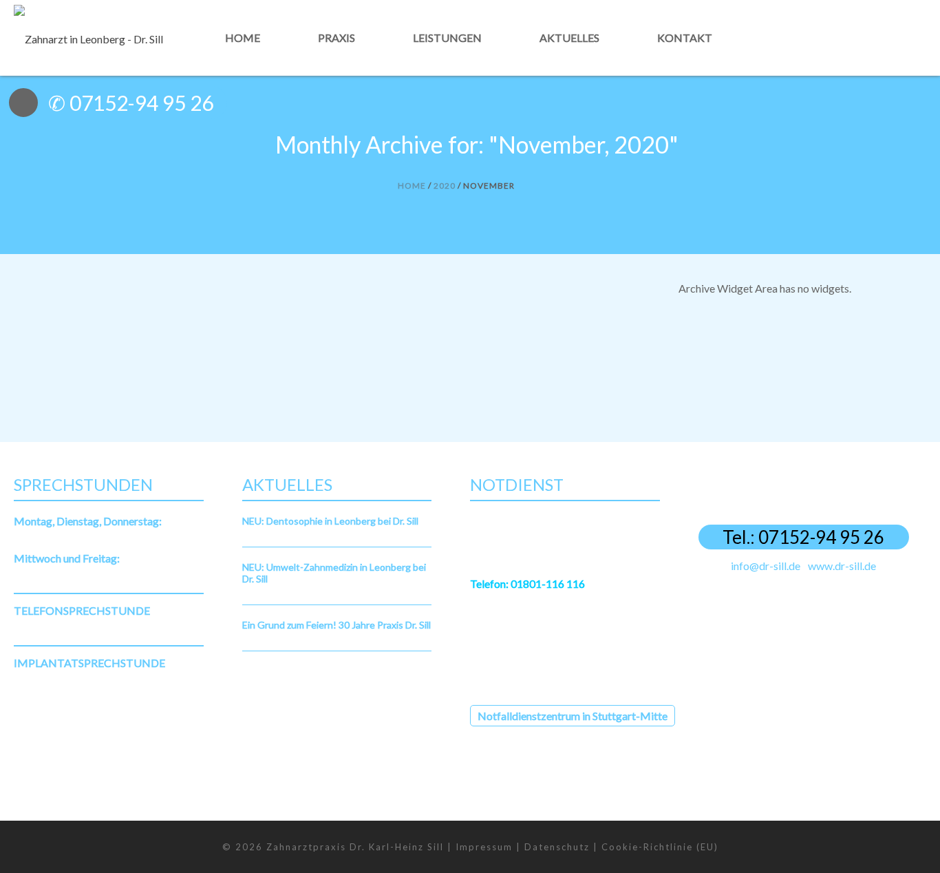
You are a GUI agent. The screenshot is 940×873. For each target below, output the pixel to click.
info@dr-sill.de (765, 565)
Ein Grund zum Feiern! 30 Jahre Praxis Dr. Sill (336, 625)
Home (242, 37)
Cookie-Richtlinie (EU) (659, 846)
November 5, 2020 (53, 338)
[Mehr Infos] (853, 74)
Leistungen (447, 37)
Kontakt (684, 37)
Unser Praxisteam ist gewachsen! (120, 320)
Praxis (336, 37)
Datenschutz (557, 846)
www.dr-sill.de (842, 565)
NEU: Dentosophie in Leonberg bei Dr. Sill (330, 521)
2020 (445, 185)
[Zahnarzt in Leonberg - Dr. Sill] (88, 37)
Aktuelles (569, 37)
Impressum (484, 846)
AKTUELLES (114, 338)
